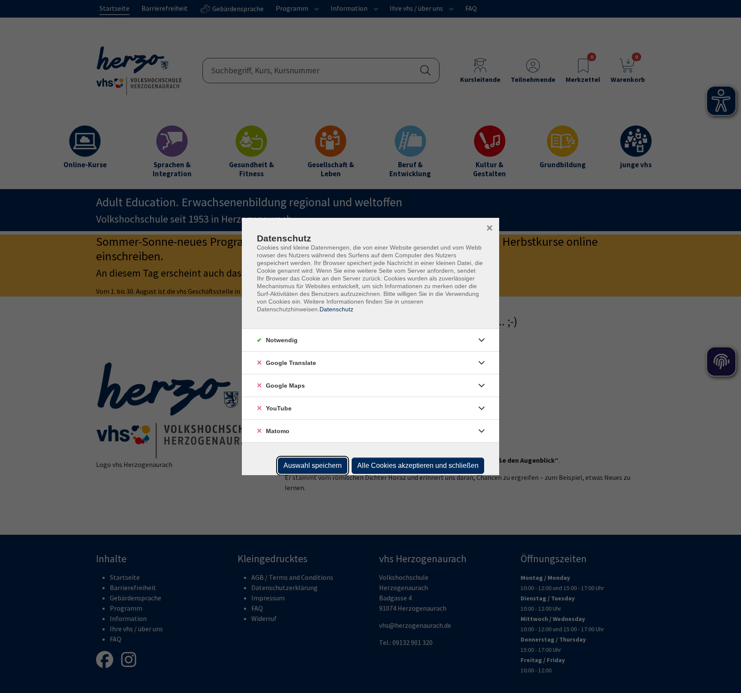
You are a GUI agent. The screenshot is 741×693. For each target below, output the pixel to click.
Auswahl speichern (312, 465)
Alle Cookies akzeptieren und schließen (418, 465)
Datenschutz (336, 309)
